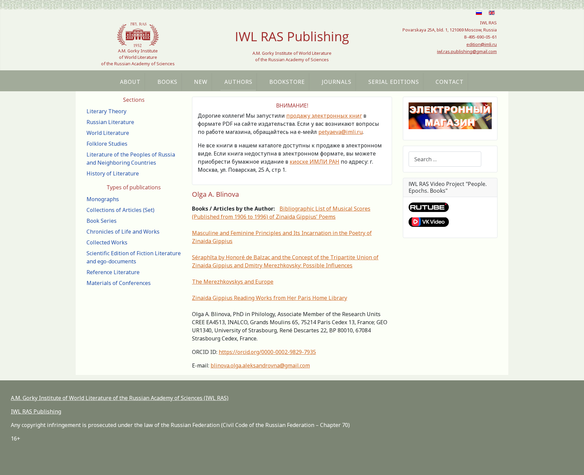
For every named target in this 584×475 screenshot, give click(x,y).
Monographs (103, 199)
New (201, 82)
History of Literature (113, 173)
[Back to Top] (572, 462)
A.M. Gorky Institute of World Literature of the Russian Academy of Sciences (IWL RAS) (119, 398)
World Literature (108, 133)
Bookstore (287, 82)
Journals (336, 82)
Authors (238, 82)
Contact (450, 82)
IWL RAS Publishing (36, 411)
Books (167, 82)
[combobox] (445, 159)
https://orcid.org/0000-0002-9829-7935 (267, 352)
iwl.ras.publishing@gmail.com (467, 51)
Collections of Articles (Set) (120, 210)
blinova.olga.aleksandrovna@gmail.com (260, 365)
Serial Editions (393, 82)
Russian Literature (110, 122)
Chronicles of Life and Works (123, 231)
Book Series (102, 220)
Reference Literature (113, 272)
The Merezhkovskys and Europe (232, 281)
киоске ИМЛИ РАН (314, 161)
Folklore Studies (107, 143)
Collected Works (107, 242)
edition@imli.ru (481, 44)
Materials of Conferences (119, 283)
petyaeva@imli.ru (340, 132)
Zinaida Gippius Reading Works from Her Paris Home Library (269, 298)
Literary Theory (106, 111)
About (130, 82)
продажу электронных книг (324, 115)
